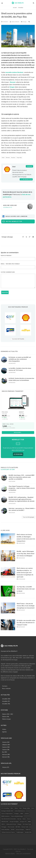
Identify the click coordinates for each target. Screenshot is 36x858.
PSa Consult (11, 827)
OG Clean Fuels (27, 824)
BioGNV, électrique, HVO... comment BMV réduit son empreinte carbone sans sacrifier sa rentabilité (21, 477)
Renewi (12, 82)
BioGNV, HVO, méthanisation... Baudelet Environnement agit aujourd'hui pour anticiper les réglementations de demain (21, 499)
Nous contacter (6, 688)
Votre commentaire (8, 272)
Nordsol (13, 157)
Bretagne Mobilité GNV (7, 811)
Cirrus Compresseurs (7, 813)
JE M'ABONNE (18, 454)
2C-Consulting (5, 808)
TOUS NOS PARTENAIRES (18, 339)
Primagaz (3, 827)
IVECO (3, 824)
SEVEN (12, 829)
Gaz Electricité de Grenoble (8, 818)
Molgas (19, 824)
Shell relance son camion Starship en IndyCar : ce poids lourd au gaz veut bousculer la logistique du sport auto (25, 572)
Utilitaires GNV (6, 744)
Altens (16, 808)
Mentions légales (10, 853)
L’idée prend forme (11, 824)
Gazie (24, 818)
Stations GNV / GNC (7, 714)
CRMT (21, 813)
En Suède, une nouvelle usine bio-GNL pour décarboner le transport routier (26, 623)
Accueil (15, 7)
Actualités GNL (6, 703)
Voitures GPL (5, 767)
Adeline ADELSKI (15, 21)
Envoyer (5, 292)
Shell (3, 157)
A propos (4, 686)
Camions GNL (5, 749)
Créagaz (16, 813)
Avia (20, 808)
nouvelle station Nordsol (14, 72)
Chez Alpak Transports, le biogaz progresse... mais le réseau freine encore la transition (22, 488)
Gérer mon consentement (23, 853)
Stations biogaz (6, 719)
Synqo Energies (20, 829)
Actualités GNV (6, 698)
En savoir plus (27, 179)
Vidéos (4, 729)
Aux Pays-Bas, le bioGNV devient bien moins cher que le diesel (26, 589)
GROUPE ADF (4, 821)
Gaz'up (19, 818)
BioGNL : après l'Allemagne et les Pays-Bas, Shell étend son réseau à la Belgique (25, 553)
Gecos (29, 818)
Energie (24, 21)
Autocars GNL (6, 757)
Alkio (12, 808)
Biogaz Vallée (26, 808)
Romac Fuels (25, 827)
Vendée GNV (28, 832)
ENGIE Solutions (5, 816)
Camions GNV (6, 747)
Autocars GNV (6, 754)
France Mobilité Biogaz (17, 816)
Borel (33, 808)
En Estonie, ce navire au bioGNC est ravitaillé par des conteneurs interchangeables (20, 359)
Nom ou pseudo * (6, 255)
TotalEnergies (19, 832)
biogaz (12, 87)
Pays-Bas (19, 157)
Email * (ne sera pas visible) (10, 263)
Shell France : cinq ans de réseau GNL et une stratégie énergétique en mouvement (25, 606)
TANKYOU (28, 829)
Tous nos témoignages (28, 517)
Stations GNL (5, 716)
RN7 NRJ (18, 827)
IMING (29, 821)
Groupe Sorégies (14, 821)
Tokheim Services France (8, 832)
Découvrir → (18, 432)
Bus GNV (4, 752)
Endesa (27, 813)
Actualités (20, 7)
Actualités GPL (6, 701)
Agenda (4, 732)
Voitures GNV (6, 742)
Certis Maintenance (20, 811)
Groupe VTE (23, 821)
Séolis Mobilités (5, 829)
